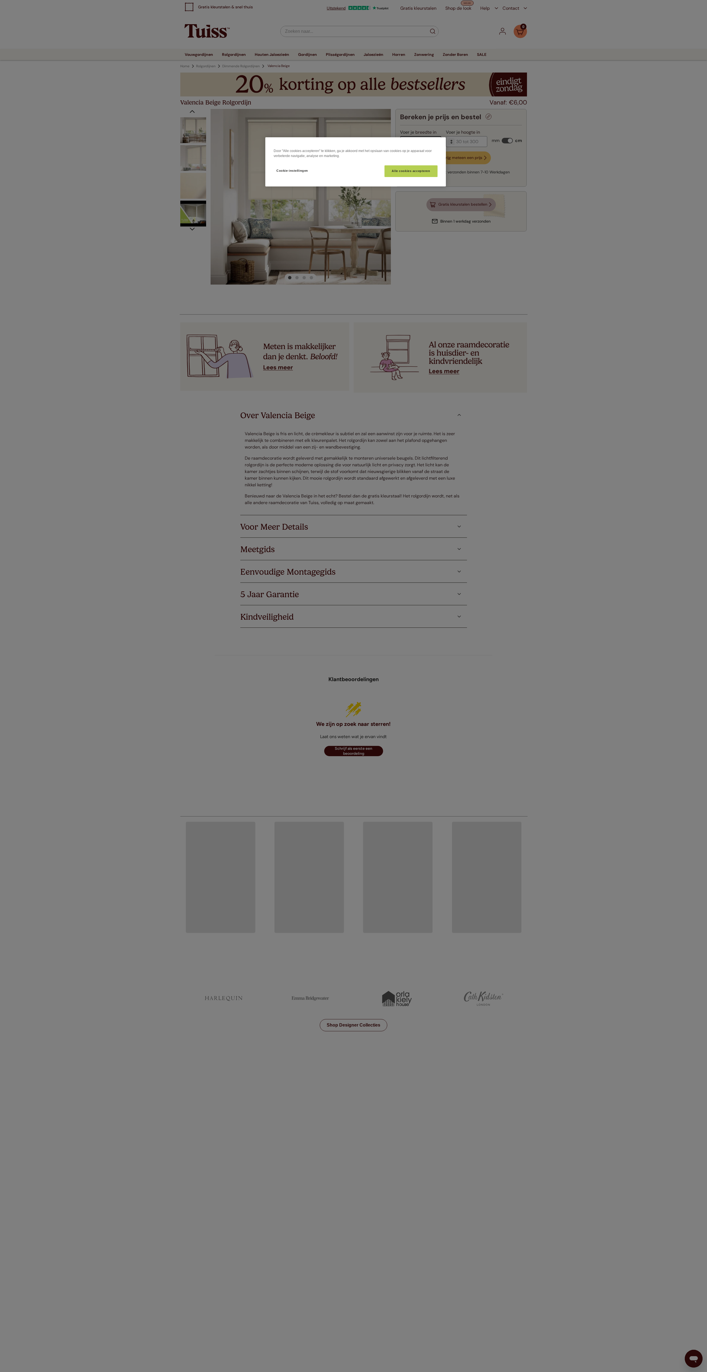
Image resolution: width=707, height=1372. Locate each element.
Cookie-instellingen (292, 170)
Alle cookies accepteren (411, 171)
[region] (355, 161)
